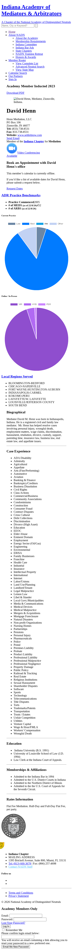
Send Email (13, 138)
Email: (5, 915)
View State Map (25, 69)
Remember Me (14, 930)
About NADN (17, 34)
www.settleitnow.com (30, 135)
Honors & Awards (26, 57)
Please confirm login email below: (20, 933)
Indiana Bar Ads (25, 47)
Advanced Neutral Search (30, 66)
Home (12, 31)
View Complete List (27, 63)
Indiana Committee (26, 44)
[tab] (36, 195)
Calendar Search (18, 72)
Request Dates (15, 188)
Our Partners (16, 76)
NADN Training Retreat (29, 53)
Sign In (13, 79)
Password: (7, 919)
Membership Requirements (31, 41)
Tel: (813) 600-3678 (20, 863)
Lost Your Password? (13, 922)
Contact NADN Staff (20, 866)
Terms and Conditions (21, 892)
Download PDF (15, 92)
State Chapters (24, 50)
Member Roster (17, 60)
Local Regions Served (17, 376)
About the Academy (27, 38)
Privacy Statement (19, 895)
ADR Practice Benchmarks (20, 195)
